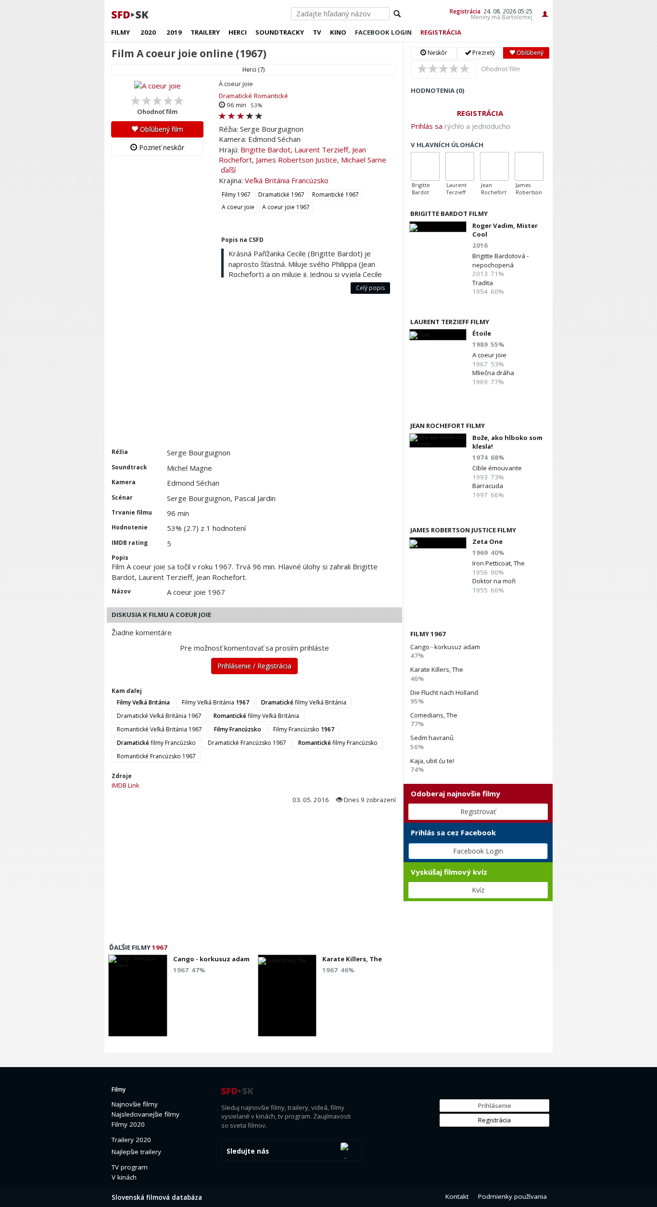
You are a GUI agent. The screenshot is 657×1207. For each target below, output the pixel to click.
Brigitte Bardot (265, 149)
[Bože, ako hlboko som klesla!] (438, 440)
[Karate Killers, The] (287, 998)
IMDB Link (125, 785)
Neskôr (436, 53)
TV (317, 32)
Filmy (120, 32)
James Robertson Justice (296, 159)
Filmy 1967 (236, 194)
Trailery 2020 (131, 1139)
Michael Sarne (363, 159)
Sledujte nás (248, 1151)
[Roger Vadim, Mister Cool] (438, 226)
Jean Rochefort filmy (447, 425)
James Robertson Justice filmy (463, 530)
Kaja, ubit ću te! (432, 760)
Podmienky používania (512, 1196)
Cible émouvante (497, 468)
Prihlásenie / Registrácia (254, 665)
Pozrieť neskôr (160, 147)
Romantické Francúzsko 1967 (156, 756)
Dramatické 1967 (281, 194)
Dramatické (235, 95)
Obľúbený (529, 53)
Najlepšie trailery (136, 1151)
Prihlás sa (426, 126)
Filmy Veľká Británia (215, 702)
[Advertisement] (253, 375)
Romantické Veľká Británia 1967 (159, 729)
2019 (174, 32)
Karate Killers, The (436, 669)
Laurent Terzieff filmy (449, 321)
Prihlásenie (494, 1105)
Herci (237, 32)
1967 (159, 947)
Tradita (482, 282)
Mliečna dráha (493, 372)
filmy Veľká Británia (303, 702)
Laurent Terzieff (321, 149)
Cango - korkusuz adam (445, 646)
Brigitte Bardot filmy (449, 213)
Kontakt (456, 1196)
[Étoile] (438, 334)
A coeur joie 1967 (286, 207)
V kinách (124, 1177)
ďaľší (228, 170)
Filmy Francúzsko (303, 729)
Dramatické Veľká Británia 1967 (159, 716)
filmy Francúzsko (156, 743)
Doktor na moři (494, 581)
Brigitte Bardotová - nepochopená (500, 260)
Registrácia (465, 11)
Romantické (271, 95)
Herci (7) (253, 69)
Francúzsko (309, 180)
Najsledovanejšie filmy (145, 1114)
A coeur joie (238, 207)
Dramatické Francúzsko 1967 (247, 743)
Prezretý (483, 53)
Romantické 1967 (335, 194)
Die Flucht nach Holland (444, 692)
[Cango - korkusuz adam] (137, 998)
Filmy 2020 (128, 1124)
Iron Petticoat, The (498, 563)
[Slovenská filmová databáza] (131, 13)
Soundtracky (279, 32)
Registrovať (478, 811)
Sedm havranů (432, 737)
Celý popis (370, 288)
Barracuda (487, 485)
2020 (148, 32)
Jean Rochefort (493, 189)
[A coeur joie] (157, 85)
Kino (338, 32)
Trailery (205, 32)
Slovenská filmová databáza (157, 1197)
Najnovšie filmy (135, 1104)
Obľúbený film (160, 129)
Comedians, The (433, 715)
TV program (130, 1167)
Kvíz (478, 889)
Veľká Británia (267, 180)
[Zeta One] (438, 542)
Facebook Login (478, 850)
